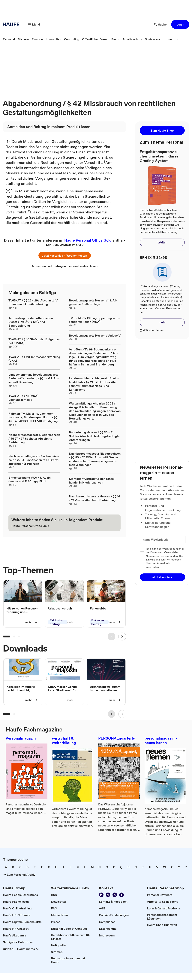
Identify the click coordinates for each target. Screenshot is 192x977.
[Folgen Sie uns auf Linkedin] (101, 895)
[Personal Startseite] (12, 24)
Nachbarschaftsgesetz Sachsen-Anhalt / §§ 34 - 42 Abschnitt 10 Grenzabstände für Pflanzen (33, 460)
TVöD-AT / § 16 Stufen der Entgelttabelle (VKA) (34, 341)
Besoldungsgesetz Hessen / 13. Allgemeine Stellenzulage (93, 302)
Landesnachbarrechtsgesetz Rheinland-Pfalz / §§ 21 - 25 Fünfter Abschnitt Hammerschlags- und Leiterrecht (94, 383)
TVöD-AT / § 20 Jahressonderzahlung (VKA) (34, 358)
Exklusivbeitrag (56, 622)
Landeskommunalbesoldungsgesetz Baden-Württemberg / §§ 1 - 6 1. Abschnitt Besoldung (33, 378)
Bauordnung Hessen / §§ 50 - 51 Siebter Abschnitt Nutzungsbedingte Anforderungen (94, 436)
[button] (180, 24)
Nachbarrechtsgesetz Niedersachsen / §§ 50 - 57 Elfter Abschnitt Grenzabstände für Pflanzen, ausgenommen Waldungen (95, 459)
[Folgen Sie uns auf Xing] (108, 895)
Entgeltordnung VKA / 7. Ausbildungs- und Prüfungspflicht (30, 479)
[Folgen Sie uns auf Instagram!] (114, 895)
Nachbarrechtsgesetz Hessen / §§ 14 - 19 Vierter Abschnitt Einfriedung (94, 498)
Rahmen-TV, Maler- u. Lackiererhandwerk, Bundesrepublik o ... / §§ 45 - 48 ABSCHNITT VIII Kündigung (33, 417)
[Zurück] (111, 636)
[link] (9, 39)
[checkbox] (142, 549)
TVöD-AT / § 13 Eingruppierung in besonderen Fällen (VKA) (95, 320)
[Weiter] (122, 636)
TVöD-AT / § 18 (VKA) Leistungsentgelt (23, 397)
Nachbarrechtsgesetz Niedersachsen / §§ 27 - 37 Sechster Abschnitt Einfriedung (34, 438)
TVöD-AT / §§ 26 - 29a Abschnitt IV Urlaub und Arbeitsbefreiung (33, 302)
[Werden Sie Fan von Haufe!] (121, 895)
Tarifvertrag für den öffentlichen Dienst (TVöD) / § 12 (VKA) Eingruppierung (30, 321)
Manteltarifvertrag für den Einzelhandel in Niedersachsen (92, 480)
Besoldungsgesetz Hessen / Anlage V (95, 335)
